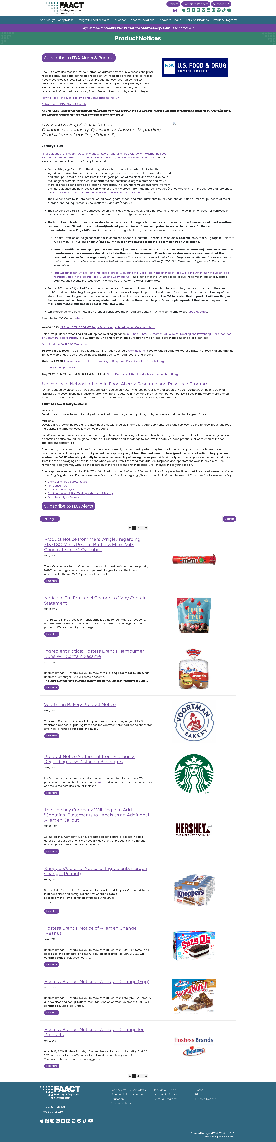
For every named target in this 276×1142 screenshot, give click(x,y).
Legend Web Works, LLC (218, 1133)
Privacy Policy (226, 1136)
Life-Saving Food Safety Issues (67, 481)
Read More (51, 580)
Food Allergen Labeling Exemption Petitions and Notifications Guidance (98, 192)
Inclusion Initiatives (197, 20)
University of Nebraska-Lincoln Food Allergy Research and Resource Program (125, 383)
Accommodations (142, 20)
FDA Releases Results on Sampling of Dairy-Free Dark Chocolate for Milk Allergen (115, 361)
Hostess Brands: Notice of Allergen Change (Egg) (97, 981)
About (199, 1090)
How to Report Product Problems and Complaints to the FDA (80, 98)
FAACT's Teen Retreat (119, 28)
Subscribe (220, 4)
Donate (173, 4)
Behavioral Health (169, 20)
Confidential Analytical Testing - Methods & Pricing (80, 493)
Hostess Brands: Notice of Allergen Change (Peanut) (90, 930)
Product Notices (205, 1099)
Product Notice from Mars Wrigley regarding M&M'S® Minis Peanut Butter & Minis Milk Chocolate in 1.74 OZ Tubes (92, 544)
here (80, 318)
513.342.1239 (55, 1112)
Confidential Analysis (61, 489)
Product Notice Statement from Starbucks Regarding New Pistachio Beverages (89, 759)
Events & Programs (225, 20)
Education (120, 20)
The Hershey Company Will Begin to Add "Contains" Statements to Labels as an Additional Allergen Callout (96, 815)
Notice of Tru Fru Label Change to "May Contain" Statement (96, 600)
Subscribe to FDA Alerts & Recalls (79, 58)
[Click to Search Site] (175, 10)
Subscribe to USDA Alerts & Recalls (64, 104)
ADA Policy (211, 1136)
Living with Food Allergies (93, 20)
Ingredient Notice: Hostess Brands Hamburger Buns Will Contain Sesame (94, 653)
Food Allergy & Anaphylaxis (56, 20)
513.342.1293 (58, 1107)
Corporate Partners (195, 4)
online (100, 782)
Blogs (198, 1094)
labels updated (197, 311)
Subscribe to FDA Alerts (68, 506)
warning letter (137, 351)
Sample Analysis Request (64, 497)
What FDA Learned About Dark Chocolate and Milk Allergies (143, 374)
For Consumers (57, 485)
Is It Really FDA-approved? (58, 367)
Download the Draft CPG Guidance (64, 344)
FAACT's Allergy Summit (157, 28)
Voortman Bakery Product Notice (80, 704)
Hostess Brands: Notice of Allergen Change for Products (94, 1032)
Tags (51, 519)
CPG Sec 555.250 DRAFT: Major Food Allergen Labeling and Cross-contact (107, 327)
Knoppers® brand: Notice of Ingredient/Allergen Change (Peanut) (95, 871)
